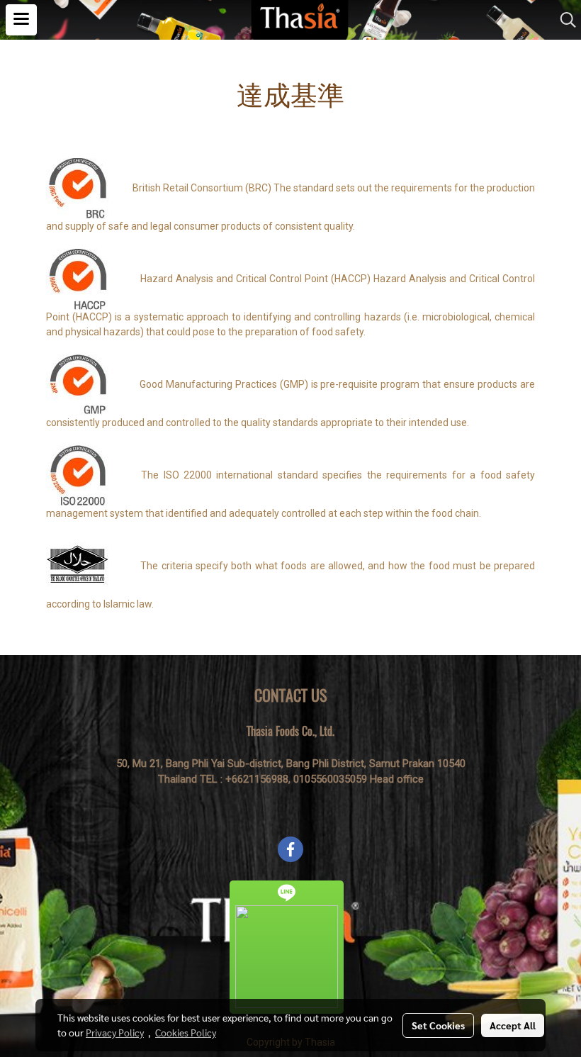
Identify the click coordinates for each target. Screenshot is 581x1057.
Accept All (513, 1025)
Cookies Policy (185, 1032)
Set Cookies (438, 1025)
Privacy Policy (115, 1032)
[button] (563, 20)
